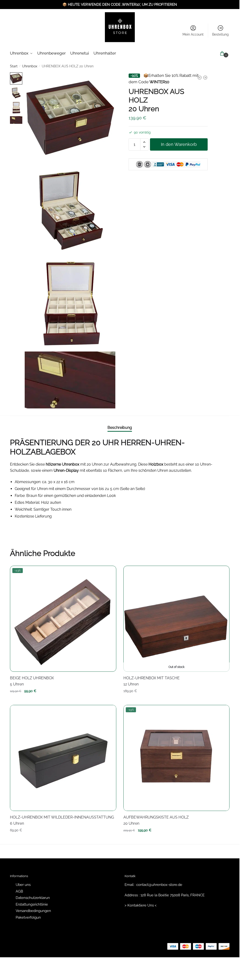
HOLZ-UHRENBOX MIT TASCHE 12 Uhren (151, 681)
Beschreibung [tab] (119, 427)
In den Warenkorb (179, 144)
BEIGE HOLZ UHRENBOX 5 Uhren (32, 681)
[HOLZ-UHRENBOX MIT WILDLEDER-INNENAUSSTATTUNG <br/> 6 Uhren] (63, 758)
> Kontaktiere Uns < (141, 905)
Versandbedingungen (33, 911)
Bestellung (220, 34)
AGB (19, 891)
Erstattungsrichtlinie (32, 904)
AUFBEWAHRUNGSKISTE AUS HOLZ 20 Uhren (156, 820)
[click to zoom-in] (70, 117)
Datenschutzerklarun (33, 898)
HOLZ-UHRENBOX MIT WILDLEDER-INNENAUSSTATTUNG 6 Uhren (62, 820)
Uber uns (23, 885)
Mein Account (193, 34)
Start (14, 66)
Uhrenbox (29, 66)
